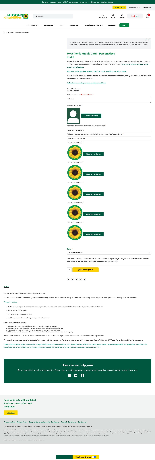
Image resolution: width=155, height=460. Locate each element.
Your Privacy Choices (83, 457)
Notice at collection (64, 457)
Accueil (4, 32)
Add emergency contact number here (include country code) (94, 134)
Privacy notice (9, 422)
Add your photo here (74, 105)
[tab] (6, 286)
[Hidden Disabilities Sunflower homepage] (16, 17)
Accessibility (147, 7)
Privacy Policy (96, 347)
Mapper (121, 17)
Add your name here (79, 95)
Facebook (68, 279)
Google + (80, 279)
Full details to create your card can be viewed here (86, 83)
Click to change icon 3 (74, 182)
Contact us (82, 422)
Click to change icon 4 (74, 202)
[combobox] (53, 16)
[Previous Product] (146, 39)
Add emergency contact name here (85, 126)
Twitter (72, 279)
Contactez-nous (134, 7)
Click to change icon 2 (74, 162)
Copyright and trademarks (39, 422)
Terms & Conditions (68, 422)
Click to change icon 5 (74, 222)
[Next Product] (149, 39)
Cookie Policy (21, 422)
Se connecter (102, 17)
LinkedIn (76, 279)
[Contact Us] (69, 375)
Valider (113, 17)
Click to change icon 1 (74, 142)
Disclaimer (55, 422)
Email (84, 279)
